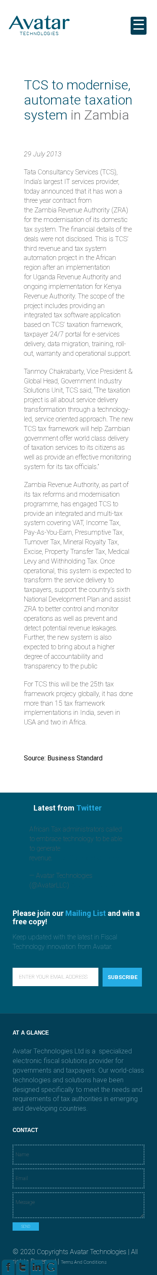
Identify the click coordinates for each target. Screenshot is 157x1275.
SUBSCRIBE (122, 977)
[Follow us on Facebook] (8, 1270)
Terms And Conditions (83, 1262)
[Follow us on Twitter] (22, 1270)
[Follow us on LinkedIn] (37, 1270)
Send (25, 1226)
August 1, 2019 (93, 885)
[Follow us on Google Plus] (51, 1270)
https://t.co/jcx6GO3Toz (86, 858)
